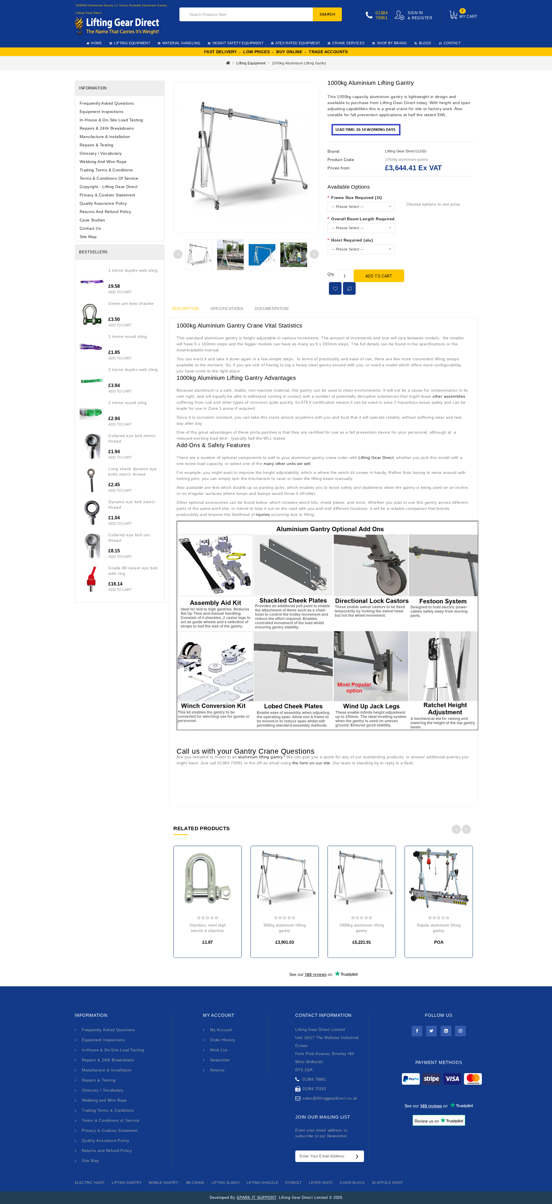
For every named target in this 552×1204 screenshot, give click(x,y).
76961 (381, 17)
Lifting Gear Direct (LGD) (405, 151)
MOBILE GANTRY (163, 1183)
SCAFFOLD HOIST (387, 1183)
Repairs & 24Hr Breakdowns (107, 128)
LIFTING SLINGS (226, 1183)
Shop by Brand (392, 43)
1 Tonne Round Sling (127, 336)
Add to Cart (379, 276)
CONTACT (452, 43)
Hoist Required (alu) (352, 240)
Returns (217, 1070)
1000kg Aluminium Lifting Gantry (299, 63)
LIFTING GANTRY (127, 1183)
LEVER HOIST (321, 1183)
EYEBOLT (293, 1183)
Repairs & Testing (97, 145)
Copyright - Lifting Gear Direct (108, 186)
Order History (222, 1040)
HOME (96, 43)
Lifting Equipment (132, 43)
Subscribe (358, 1156)
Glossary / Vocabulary (101, 153)
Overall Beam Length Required (362, 219)
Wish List (219, 1050)
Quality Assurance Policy (103, 203)
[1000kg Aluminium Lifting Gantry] (199, 254)
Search (327, 14)
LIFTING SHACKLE (263, 1183)
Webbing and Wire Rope (103, 161)
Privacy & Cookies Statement (107, 195)
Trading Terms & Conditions (106, 170)
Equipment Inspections (101, 111)
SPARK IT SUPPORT (256, 1197)
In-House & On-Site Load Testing (111, 120)
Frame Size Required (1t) (356, 197)
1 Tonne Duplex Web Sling (133, 270)
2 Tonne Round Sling (127, 402)
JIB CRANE (195, 1183)
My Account (221, 1030)
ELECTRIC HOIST (90, 1183)
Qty (330, 274)
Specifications (227, 309)
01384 (381, 12)
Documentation (271, 309)
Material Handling (181, 43)
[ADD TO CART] (183, 881)
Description (185, 309)
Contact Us (90, 228)
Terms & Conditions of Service (109, 178)
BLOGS (425, 43)
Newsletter (220, 1060)
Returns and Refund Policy (105, 211)
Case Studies (92, 220)
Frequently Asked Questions (107, 103)
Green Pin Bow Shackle (131, 303)
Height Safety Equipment (237, 43)
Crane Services (348, 43)
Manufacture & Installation (105, 136)
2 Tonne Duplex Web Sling (133, 369)
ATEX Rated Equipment (297, 43)
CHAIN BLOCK (352, 1183)
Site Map (88, 236)
